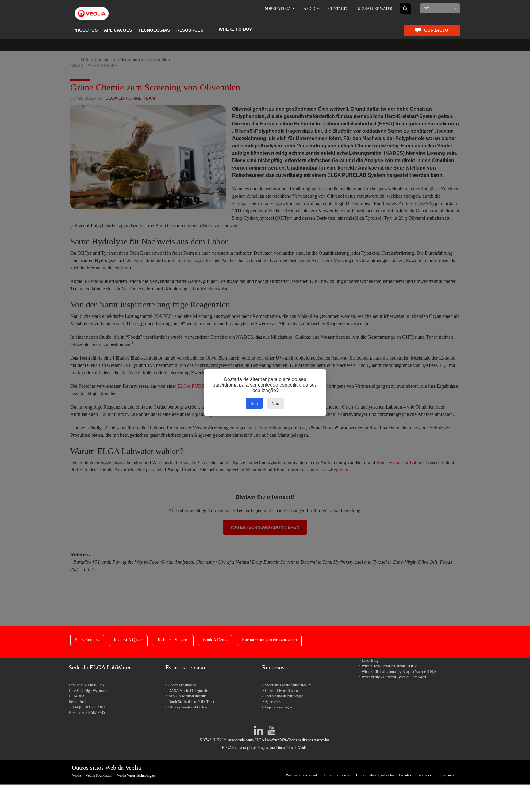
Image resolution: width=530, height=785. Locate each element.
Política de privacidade (302, 775)
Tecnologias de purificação (284, 696)
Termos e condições (337, 775)
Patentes (405, 775)
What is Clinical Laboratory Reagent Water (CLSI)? (399, 671)
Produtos (85, 30)
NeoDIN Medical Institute (187, 696)
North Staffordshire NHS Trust (191, 701)
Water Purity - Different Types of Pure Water (394, 677)
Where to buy (235, 29)
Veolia (76, 775)
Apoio (310, 8)
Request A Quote (128, 640)
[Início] (91, 9)
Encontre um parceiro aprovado (269, 640)
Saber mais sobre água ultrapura (288, 685)
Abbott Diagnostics (182, 685)
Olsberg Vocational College (188, 707)
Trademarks (424, 775)
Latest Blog (370, 660)
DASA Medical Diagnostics (188, 690)
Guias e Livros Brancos (282, 690)
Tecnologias (154, 30)
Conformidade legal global (375, 775)
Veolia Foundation (99, 775)
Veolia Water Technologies (136, 775)
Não (275, 403)
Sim (254, 403)
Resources (189, 30)
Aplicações (118, 30)
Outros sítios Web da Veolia (106, 767)
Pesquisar (405, 8)
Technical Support (173, 640)
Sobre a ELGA (278, 8)
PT (426, 9)
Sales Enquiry (87, 640)
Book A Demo (215, 640)
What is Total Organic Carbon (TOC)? (389, 666)
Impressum (445, 775)
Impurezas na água (278, 707)
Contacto (338, 8)
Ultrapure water (375, 8)
